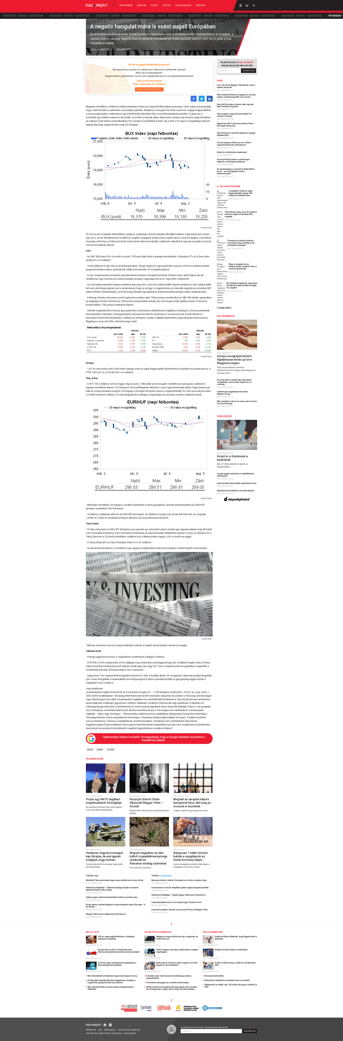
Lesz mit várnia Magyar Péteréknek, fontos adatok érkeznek (236, 86)
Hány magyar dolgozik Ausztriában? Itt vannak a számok (234, 115)
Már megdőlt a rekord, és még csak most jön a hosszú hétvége (237, 402)
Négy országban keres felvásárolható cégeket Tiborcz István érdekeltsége (243, 266)
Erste (90, 750)
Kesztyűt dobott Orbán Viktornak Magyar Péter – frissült (146, 803)
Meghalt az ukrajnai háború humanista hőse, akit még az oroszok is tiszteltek (192, 803)
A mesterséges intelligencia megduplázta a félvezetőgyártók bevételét (117, 964)
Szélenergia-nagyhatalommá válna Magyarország (232, 393)
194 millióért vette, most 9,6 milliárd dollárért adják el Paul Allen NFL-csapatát (241, 214)
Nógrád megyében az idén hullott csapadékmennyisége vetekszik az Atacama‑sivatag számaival (148, 858)
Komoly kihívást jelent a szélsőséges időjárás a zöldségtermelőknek (233, 160)
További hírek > (224, 308)
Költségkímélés (226, 316)
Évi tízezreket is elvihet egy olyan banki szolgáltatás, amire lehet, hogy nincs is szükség (234, 382)
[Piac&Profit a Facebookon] (105, 1024)
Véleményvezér (94, 759)
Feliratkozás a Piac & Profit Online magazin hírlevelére (204, 1027)
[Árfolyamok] (247, 5)
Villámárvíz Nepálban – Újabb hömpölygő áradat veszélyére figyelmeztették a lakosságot (112, 889)
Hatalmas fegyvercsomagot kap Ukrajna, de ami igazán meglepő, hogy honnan (104, 856)
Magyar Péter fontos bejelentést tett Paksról (106, 914)
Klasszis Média (130, 1033)
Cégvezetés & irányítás (157, 932)
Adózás (167, 5)
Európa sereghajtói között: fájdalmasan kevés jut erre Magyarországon (234, 359)
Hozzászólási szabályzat (129, 1030)
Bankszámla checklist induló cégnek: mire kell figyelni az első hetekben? (176, 964)
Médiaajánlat (110, 1030)
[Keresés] (254, 5)
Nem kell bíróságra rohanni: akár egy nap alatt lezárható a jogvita (235, 105)
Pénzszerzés (224, 416)
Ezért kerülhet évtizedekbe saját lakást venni (237, 483)
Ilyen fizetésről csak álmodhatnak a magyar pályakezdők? (236, 134)
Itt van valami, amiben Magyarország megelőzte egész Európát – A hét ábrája (115, 906)
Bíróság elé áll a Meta (214, 976)
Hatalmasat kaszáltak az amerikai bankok (236, 491)
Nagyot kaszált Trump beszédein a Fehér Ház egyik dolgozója (235, 124)
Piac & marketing (213, 932)
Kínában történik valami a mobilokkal (231, 950)
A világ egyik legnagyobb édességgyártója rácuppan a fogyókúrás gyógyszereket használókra (111, 981)
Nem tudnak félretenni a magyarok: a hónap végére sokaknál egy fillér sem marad (236, 96)
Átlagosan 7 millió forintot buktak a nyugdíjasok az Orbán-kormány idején (190, 856)
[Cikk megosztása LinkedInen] (210, 99)
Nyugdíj (154, 5)
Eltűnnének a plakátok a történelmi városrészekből (226, 980)
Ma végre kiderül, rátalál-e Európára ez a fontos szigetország (179, 880)
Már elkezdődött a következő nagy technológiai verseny (112, 976)
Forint (100, 750)
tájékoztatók (104, 1033)
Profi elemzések (183, 5)
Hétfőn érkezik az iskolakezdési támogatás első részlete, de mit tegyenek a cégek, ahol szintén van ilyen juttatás (171, 988)
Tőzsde (110, 750)
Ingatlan (141, 5)
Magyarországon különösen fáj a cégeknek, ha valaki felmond (177, 937)
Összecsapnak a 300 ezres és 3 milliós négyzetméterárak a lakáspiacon (234, 144)
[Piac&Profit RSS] (110, 1024)
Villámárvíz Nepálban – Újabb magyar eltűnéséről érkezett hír (178, 895)
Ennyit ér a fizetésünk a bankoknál (232, 152)
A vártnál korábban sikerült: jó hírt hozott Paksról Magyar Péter (179, 910)
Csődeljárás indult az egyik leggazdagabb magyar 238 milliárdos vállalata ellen (240, 193)
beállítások (116, 1033)
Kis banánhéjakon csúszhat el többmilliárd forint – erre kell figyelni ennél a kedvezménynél (236, 171)
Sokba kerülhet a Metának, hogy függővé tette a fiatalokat (236, 937)
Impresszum (91, 1030)
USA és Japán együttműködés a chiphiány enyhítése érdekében (116, 937)
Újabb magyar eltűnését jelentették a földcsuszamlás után (112, 897)
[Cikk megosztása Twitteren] (202, 99)
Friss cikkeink (126, 5)
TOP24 (92, 875)
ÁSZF (100, 1030)
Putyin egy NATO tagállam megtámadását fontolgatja (104, 801)
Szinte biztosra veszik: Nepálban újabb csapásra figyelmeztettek (180, 888)
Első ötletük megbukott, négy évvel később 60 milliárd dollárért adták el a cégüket (241, 285)
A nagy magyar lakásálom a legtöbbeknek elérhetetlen (235, 475)
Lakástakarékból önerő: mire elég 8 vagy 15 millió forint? (176, 902)
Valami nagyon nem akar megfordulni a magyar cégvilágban (177, 951)
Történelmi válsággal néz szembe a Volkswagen (167, 982)
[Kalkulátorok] (240, 5)
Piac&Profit (124, 49)
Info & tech (92, 932)
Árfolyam (201, 5)
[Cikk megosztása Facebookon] (194, 99)
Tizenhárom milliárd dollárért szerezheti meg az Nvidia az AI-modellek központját (241, 243)
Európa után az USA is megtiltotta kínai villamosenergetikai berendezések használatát (119, 951)
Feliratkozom (248, 71)
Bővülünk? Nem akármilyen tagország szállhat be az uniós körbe (115, 880)
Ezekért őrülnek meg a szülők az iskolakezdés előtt (235, 964)
